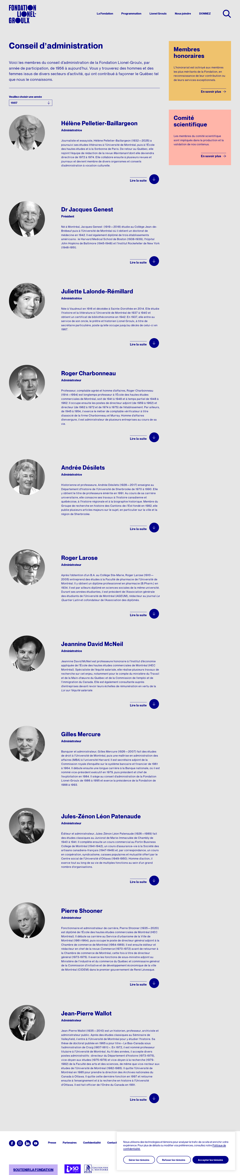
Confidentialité (92, 1142)
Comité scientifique (190, 121)
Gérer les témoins (139, 1160)
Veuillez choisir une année (25, 96)
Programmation (131, 13)
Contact (112, 1142)
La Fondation (105, 13)
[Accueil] (22, 14)
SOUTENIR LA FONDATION (33, 1170)
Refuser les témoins (173, 1160)
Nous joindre (183, 13)
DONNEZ (205, 13)
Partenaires (70, 1142)
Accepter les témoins (210, 1160)
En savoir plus (211, 91)
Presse (52, 1142)
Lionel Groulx (158, 13)
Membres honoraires (189, 52)
